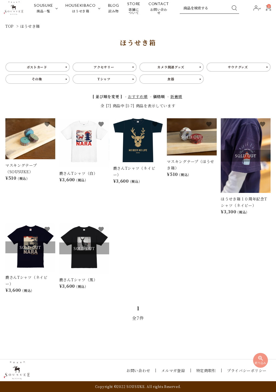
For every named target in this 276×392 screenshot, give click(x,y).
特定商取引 (206, 370)
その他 (37, 79)
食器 (170, 79)
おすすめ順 (138, 96)
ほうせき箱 (30, 26)
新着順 (176, 96)
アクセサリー (104, 67)
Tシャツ (104, 79)
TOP (9, 26)
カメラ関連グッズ (170, 67)
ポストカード (37, 67)
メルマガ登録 (173, 370)
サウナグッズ (238, 67)
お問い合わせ (138, 370)
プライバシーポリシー (247, 370)
